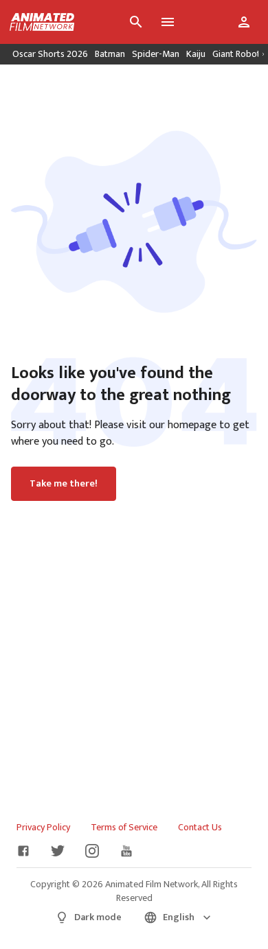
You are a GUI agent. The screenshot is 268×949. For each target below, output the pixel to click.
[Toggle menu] (167, 22)
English (178, 917)
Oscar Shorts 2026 (50, 54)
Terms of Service (124, 827)
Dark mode (98, 917)
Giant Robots (238, 54)
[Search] (136, 22)
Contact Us (200, 827)
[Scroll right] (263, 54)
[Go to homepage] (37, 22)
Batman (110, 54)
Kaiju (195, 54)
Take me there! (64, 484)
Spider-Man (155, 54)
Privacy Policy (43, 827)
